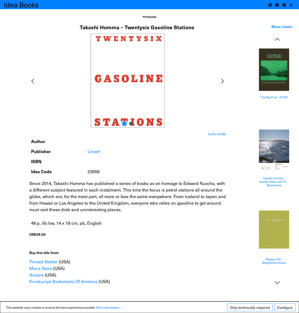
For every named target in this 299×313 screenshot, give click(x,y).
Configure (285, 307)
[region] (127, 81)
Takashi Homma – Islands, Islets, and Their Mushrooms (274, 181)
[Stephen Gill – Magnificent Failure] (274, 230)
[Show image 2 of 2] (131, 123)
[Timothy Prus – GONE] (274, 69)
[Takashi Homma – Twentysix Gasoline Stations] (127, 81)
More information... (108, 307)
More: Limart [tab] (281, 26)
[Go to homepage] (26, 5)
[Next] (222, 80)
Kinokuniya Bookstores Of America (63, 281)
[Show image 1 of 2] (124, 123)
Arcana (36, 274)
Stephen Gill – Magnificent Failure (274, 261)
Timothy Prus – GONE (274, 97)
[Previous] (32, 80)
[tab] (217, 133)
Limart (94, 151)
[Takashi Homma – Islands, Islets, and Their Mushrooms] (274, 150)
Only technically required (250, 307)
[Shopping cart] (277, 5)
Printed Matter (43, 261)
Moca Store (40, 268)
